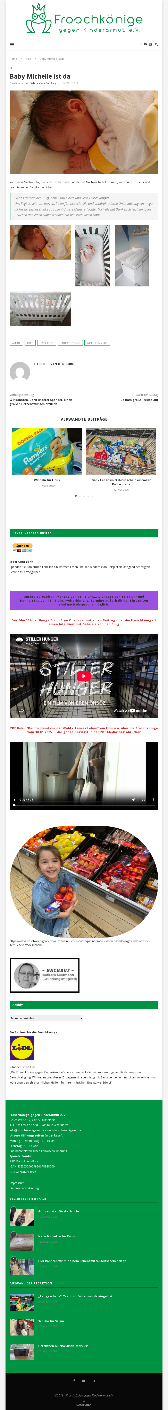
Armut (16, 342)
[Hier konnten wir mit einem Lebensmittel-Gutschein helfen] (22, 1267)
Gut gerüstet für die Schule (58, 1211)
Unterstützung (70, 342)
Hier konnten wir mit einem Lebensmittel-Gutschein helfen (82, 1261)
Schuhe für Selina (51, 1321)
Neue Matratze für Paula (56, 1236)
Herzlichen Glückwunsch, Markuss (63, 1346)
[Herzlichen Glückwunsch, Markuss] (22, 1352)
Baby (30, 342)
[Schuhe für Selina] (22, 1327)
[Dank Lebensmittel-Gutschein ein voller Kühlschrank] (121, 451)
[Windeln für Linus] (47, 451)
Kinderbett (46, 342)
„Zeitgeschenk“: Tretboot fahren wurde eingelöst (75, 1296)
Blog (28, 59)
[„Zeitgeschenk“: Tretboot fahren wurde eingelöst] (22, 1302)
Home (13, 59)
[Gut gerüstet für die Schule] (22, 1217)
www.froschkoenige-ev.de (64, 1130)
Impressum (17, 1183)
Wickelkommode (97, 342)
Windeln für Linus (47, 480)
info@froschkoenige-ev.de (27, 1130)
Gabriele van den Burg (43, 83)
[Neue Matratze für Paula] (22, 1242)
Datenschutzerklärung (24, 1188)
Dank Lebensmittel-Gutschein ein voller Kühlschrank (121, 482)
